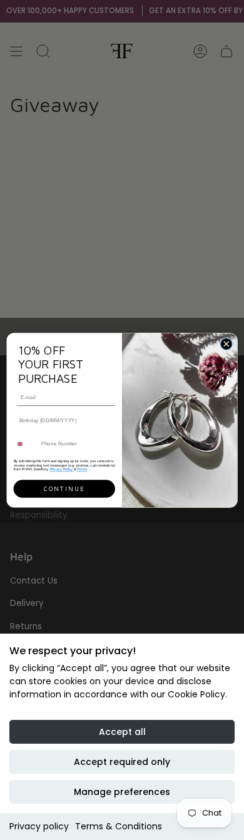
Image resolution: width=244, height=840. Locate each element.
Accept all (122, 732)
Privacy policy (39, 826)
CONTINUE (64, 488)
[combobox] (26, 444)
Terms (82, 468)
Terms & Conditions (118, 826)
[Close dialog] (226, 343)
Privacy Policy (62, 468)
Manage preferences (122, 792)
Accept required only (122, 762)
